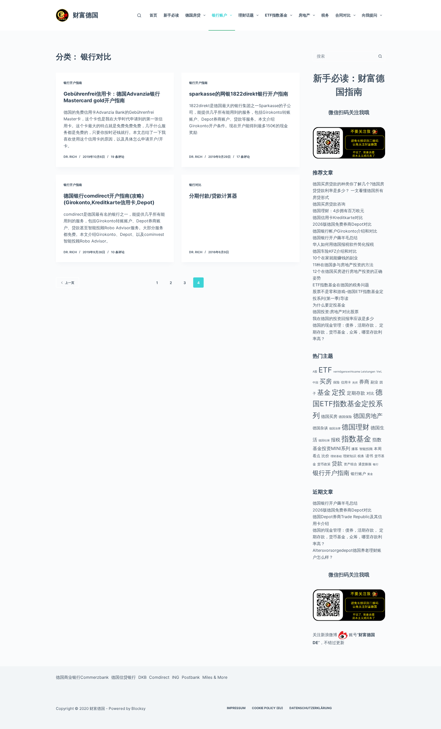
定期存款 (356, 393)
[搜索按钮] (380, 56)
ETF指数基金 (276, 15)
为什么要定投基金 (329, 305)
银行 (375, 464)
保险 (336, 382)
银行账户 (219, 15)
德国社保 (324, 440)
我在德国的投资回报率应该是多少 (343, 318)
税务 (325, 15)
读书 (369, 455)
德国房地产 (368, 415)
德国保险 (345, 417)
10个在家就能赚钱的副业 (335, 257)
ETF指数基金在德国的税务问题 (341, 284)
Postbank (191, 677)
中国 (315, 382)
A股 (315, 371)
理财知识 (349, 456)
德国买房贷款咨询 (329, 204)
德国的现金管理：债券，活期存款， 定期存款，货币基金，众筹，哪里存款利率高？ (348, 332)
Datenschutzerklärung (310, 708)
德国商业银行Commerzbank (82, 677)
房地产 (304, 15)
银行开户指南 (73, 83)
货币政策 (323, 464)
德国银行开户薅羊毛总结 (335, 237)
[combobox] (344, 56)
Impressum (236, 708)
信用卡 (346, 382)
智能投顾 (366, 449)
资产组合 (350, 464)
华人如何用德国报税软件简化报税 (343, 244)
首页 (153, 15)
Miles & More (214, 677)
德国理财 (355, 427)
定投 (339, 392)
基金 (323, 392)
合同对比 (343, 15)
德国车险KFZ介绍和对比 (335, 251)
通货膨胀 (365, 464)
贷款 (337, 463)
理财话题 (246, 15)
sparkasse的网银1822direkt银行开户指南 (238, 94)
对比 (370, 393)
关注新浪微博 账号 (335, 634)
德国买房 (329, 416)
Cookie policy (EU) (267, 708)
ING (175, 677)
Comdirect (159, 677)
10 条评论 (118, 252)
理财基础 (336, 456)
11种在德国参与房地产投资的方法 (343, 264)
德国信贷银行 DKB (128, 677)
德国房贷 (193, 15)
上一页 (69, 283)
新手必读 (171, 15)
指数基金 (356, 438)
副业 (374, 382)
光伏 (355, 382)
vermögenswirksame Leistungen (354, 371)
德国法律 (334, 428)
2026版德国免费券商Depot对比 (342, 224)
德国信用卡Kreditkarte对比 (338, 217)
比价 (325, 455)
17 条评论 (243, 157)
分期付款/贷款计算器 (213, 196)
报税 (335, 439)
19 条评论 (117, 157)
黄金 (370, 474)
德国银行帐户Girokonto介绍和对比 (345, 231)
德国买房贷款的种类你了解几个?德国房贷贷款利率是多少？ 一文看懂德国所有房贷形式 (348, 190)
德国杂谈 (320, 428)
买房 (326, 381)
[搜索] (139, 15)
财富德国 (85, 15)
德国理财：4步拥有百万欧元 (338, 210)
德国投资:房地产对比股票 (336, 311)
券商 (364, 382)
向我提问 (369, 15)
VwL (379, 371)
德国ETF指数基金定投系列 (348, 404)
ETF (325, 369)
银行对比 (195, 185)
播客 (354, 449)
